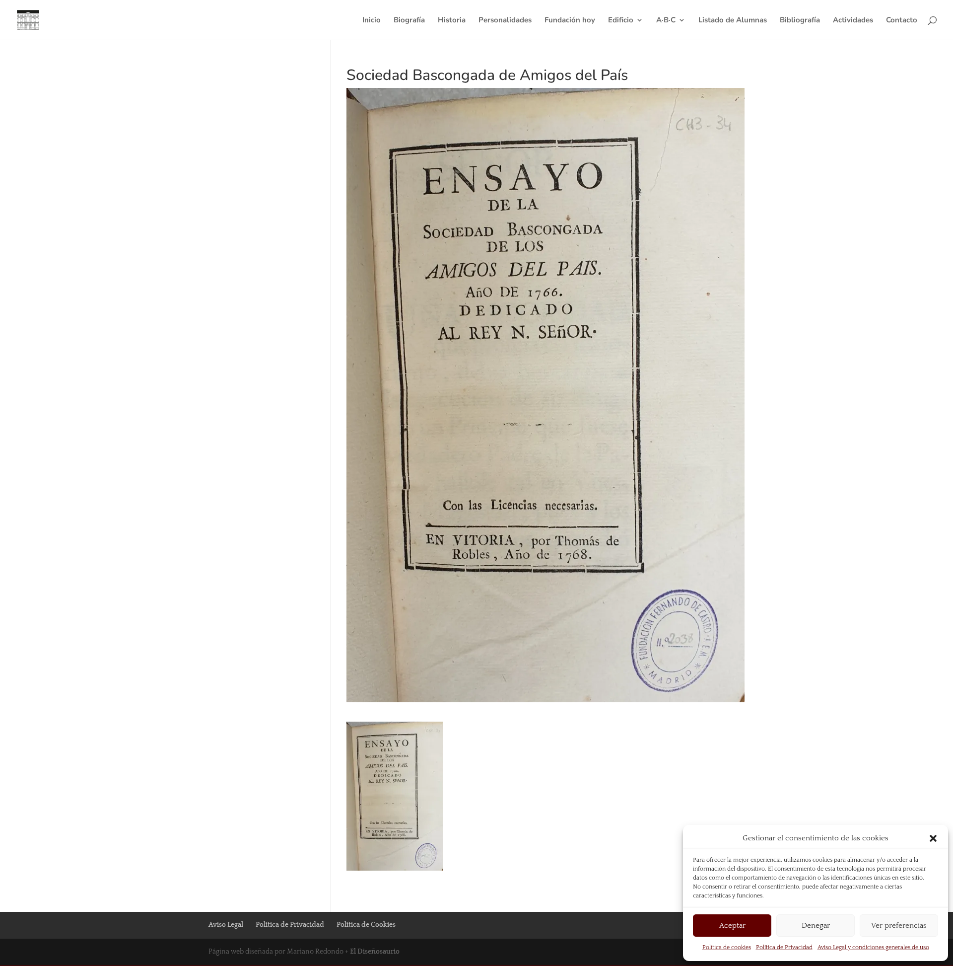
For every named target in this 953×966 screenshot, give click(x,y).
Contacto (901, 20)
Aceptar (732, 925)
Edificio (620, 20)
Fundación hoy (570, 20)
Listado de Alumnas (732, 20)
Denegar (816, 925)
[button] (933, 838)
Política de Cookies (366, 925)
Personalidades (505, 20)
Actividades (853, 20)
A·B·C (666, 20)
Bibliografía (800, 20)
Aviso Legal (225, 925)
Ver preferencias (899, 925)
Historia (452, 20)
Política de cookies (726, 947)
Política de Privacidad (784, 947)
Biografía (409, 20)
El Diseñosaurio (375, 952)
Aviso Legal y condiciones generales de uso (873, 947)
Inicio (371, 20)
